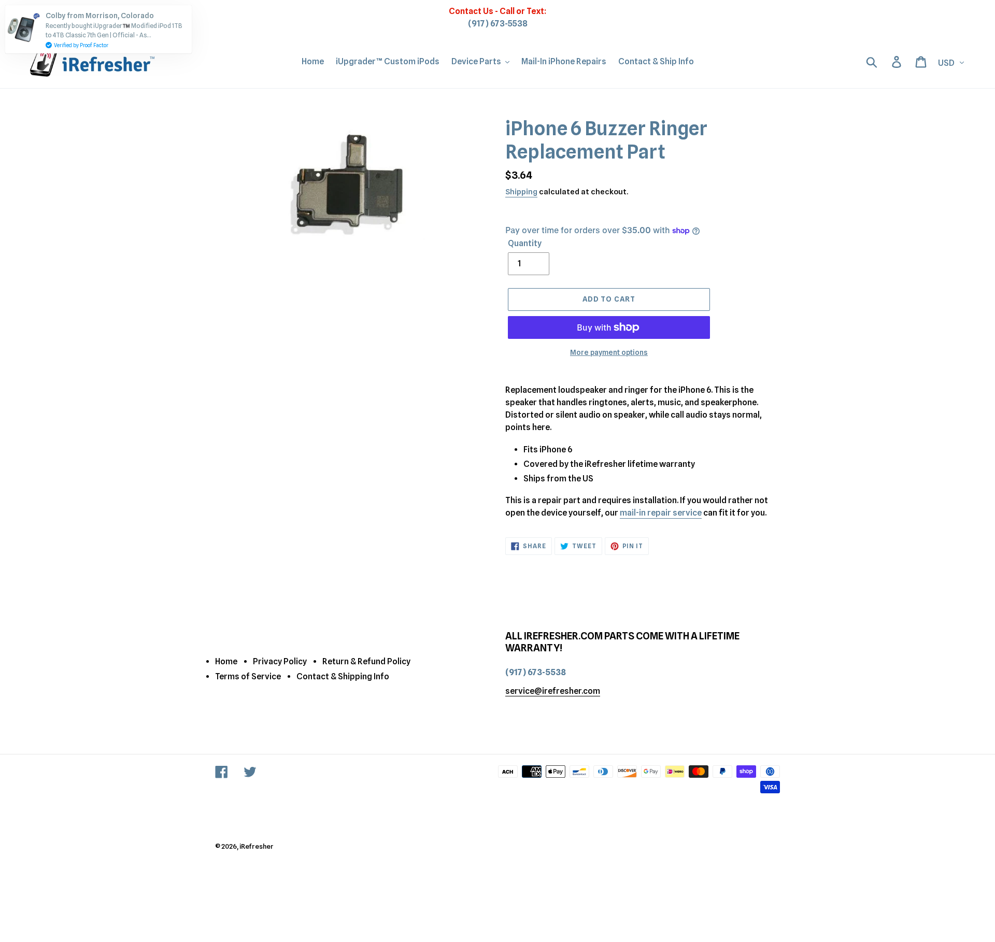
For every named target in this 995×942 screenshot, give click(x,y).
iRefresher (256, 846)
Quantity (525, 243)
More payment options (609, 352)
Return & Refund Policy (366, 661)
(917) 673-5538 (498, 23)
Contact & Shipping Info (342, 676)
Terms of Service (248, 676)
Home (226, 661)
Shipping (521, 191)
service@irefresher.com (552, 691)
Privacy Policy (280, 661)
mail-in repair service (661, 513)
